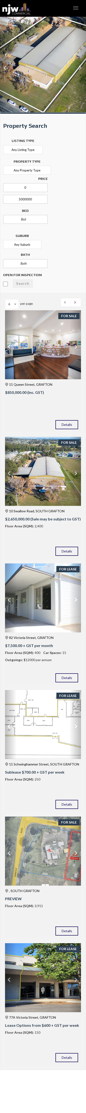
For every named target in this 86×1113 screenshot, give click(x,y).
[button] (6, 65)
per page (26, 303)
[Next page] (76, 302)
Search (22, 283)
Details (67, 425)
